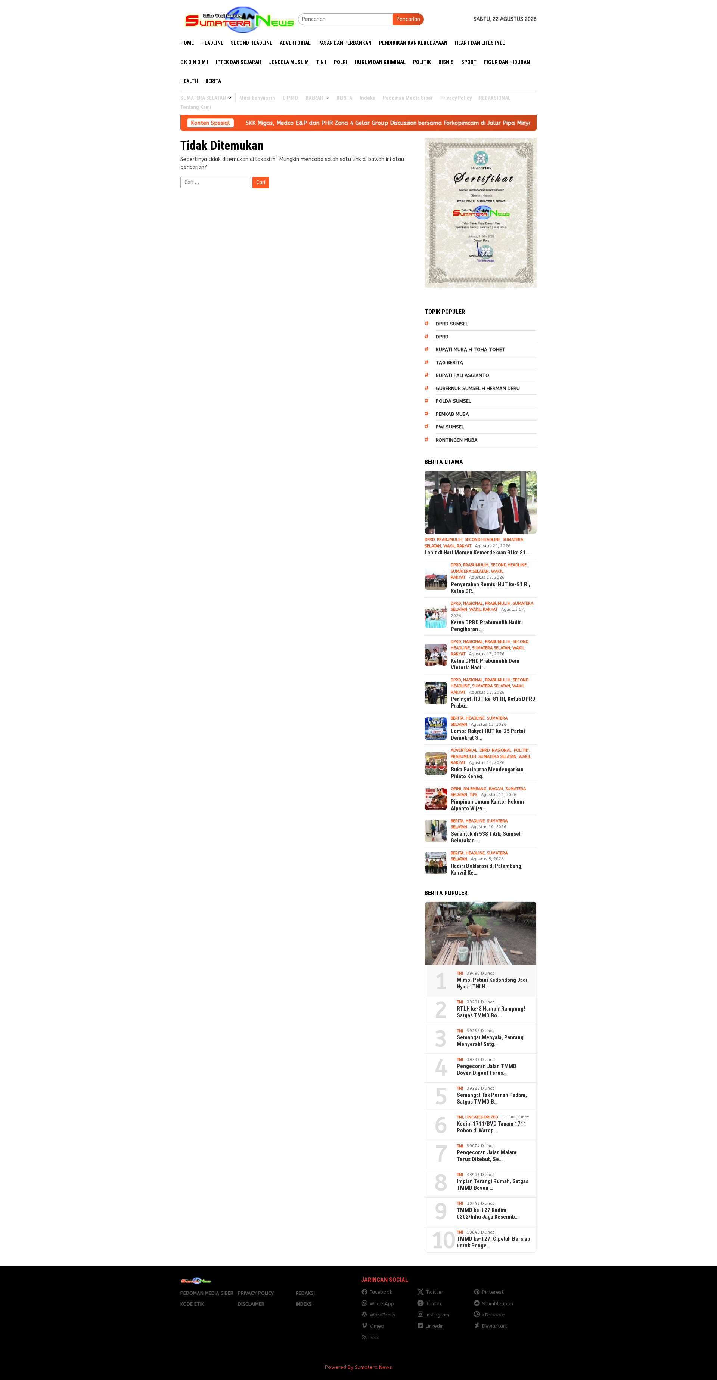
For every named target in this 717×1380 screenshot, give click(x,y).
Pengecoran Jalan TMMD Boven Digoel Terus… (486, 1069)
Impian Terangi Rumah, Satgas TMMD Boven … (492, 1184)
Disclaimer (251, 1304)
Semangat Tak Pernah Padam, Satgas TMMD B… (492, 1098)
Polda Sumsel (453, 401)
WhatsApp (382, 1303)
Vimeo (377, 1326)
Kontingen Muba (457, 440)
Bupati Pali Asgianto (462, 375)
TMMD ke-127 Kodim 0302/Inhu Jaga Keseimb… (488, 1213)
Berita (457, 718)
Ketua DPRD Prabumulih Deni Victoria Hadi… (485, 664)
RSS (374, 1337)
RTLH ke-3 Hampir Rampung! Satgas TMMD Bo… (491, 1012)
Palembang (475, 788)
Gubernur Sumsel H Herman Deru (478, 388)
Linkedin (435, 1326)
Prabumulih (449, 539)
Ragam (496, 788)
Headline (475, 718)
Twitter (434, 1292)
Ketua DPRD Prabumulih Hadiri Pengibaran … (487, 625)
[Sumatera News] (239, 19)
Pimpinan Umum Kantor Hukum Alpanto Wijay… (487, 805)
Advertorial (464, 750)
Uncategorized (481, 1117)
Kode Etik (192, 1304)
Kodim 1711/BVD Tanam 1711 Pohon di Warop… (492, 1127)
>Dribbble (493, 1315)
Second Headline (482, 539)
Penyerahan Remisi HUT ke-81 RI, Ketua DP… (490, 587)
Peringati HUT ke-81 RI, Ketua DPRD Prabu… (493, 702)
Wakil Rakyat (457, 546)
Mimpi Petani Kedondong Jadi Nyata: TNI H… (492, 983)
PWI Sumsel (450, 427)
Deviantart (494, 1326)
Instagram (437, 1315)
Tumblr (434, 1303)
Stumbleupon (497, 1303)
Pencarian (408, 19)
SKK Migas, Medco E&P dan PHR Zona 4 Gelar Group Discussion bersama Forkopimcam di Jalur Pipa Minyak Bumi (350, 123)
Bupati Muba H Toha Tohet (470, 349)
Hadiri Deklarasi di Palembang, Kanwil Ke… (487, 869)
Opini (456, 788)
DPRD (442, 337)
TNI (460, 973)
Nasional (473, 603)
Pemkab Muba (452, 414)
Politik (521, 750)
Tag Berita (449, 362)
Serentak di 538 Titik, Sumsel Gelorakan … (486, 837)
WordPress (382, 1315)
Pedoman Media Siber (206, 1293)
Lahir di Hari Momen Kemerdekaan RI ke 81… (477, 552)
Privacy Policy (256, 1293)
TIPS (473, 794)
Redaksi (305, 1293)
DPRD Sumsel (452, 324)
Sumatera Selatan (470, 571)
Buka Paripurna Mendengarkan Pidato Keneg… (487, 773)
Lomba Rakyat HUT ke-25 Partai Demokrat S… (488, 734)
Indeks (304, 1304)
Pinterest (493, 1292)
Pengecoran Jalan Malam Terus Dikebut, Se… (486, 1156)
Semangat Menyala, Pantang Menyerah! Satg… (490, 1041)
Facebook (381, 1292)
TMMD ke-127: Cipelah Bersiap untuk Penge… (493, 1242)
